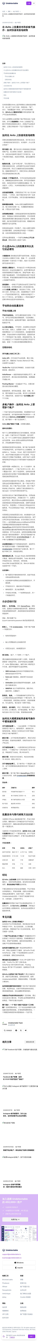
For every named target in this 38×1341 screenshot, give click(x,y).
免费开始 (14, 1219)
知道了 (32, 1336)
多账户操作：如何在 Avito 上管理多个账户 (16, 82)
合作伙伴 (23, 1290)
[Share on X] (21, 1030)
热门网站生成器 (25, 1294)
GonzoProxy (7, 527)
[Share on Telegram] (25, 1030)
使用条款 (23, 1311)
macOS (20, 1268)
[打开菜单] (34, 3)
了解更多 (12, 1337)
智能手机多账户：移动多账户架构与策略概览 (18, 1150)
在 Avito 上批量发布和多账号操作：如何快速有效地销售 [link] (18, 15)
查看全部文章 (30, 1042)
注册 (28, 3)
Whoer (4, 1287)
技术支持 (5, 1318)
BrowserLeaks (7, 1280)
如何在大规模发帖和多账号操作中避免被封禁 (17, 89)
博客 (9, 11)
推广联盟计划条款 (26, 1314)
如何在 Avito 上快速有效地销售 (13, 67)
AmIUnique (6, 1294)
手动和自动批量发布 (10, 73)
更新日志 (23, 1283)
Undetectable (7, 549)
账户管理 (16, 11)
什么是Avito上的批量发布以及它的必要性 (16, 70)
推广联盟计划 (25, 1287)
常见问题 (6, 98)
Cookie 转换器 (25, 1297)
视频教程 (5, 1311)
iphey (4, 1297)
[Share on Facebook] (16, 1030)
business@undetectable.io (11, 1258)
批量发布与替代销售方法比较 (12, 92)
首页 (3, 11)
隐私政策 (23, 1307)
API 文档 (5, 1314)
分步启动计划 (8, 86)
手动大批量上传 (9, 76)
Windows (20, 1263)
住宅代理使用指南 (23, 537)
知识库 (4, 1307)
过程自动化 (8, 79)
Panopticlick (6, 1290)
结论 (5, 95)
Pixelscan (5, 1283)
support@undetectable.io (11, 1254)
